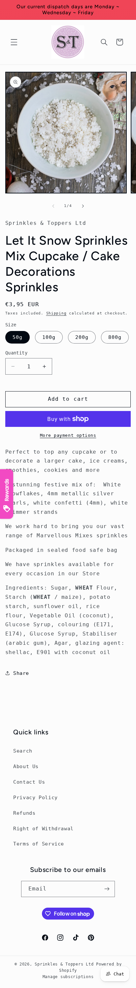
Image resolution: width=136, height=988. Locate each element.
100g (48, 337)
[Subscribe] (107, 889)
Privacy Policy (35, 797)
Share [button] (21, 673)
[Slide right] (83, 206)
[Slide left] (53, 206)
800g (114, 337)
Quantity (16, 352)
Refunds (24, 813)
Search (22, 751)
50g (17, 337)
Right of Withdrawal (43, 828)
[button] (13, 42)
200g (81, 337)
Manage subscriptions (68, 976)
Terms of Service (38, 843)
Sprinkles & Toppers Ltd (64, 964)
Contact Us (29, 782)
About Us (26, 766)
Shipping (56, 313)
